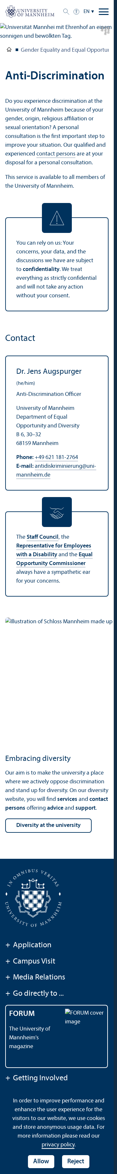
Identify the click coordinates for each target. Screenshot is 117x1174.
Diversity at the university (48, 825)
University (9, 51)
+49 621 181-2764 (56, 457)
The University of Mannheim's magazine (29, 1038)
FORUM (22, 1014)
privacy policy (58, 1145)
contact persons (55, 154)
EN (87, 11)
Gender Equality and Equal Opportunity (69, 50)
